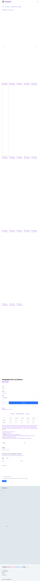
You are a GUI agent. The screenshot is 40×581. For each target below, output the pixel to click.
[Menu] (37, 1)
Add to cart (23, 402)
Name (3, 460)
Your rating (3, 458)
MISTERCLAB (8, 1)
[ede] (3, 526)
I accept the (7, 476)
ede (6, 526)
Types (3, 395)
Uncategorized (9, 409)
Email (21, 460)
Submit (4, 481)
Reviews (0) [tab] (28, 413)
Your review (4, 465)
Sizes (3, 386)
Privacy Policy (9, 476)
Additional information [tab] (20, 413)
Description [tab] (12, 413)
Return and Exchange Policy (5, 571)
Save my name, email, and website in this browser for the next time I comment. (16, 478)
